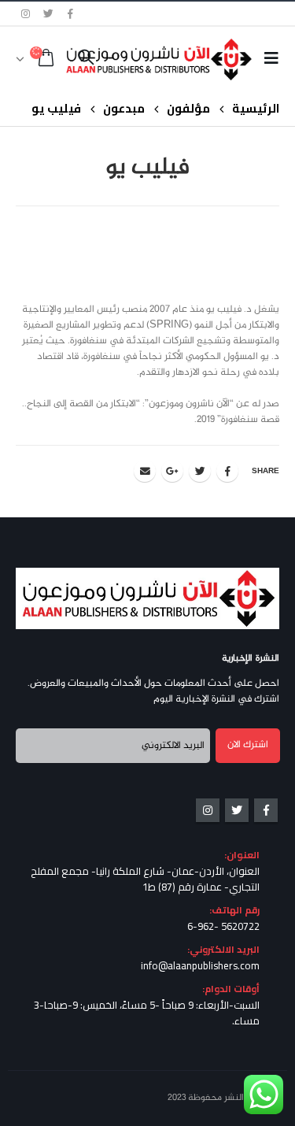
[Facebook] (71, 13)
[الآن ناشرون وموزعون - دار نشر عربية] (184, 59)
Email (145, 471)
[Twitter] (49, 13)
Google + (172, 471)
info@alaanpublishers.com (200, 965)
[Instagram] (26, 13)
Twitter (200, 471)
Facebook (227, 471)
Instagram (207, 810)
